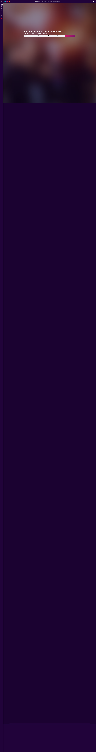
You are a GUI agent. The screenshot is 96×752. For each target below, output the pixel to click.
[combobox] (27, 33)
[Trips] (1, 16)
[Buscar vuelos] (1, 5)
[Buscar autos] (1, 9)
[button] (2, 1)
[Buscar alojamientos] (1, 7)
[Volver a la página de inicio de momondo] (7, 1)
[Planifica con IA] (1, 13)
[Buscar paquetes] (1, 11)
